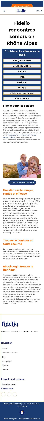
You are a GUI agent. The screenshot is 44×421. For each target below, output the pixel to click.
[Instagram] (15, 394)
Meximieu (22, 82)
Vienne (22, 87)
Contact (39, 11)
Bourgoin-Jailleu (22, 65)
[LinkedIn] (9, 394)
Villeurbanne (22, 98)
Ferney (22, 71)
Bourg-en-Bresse (22, 60)
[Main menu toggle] (4, 11)
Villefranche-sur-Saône (22, 93)
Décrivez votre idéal (22, 6)
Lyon (22, 76)
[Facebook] (3, 394)
